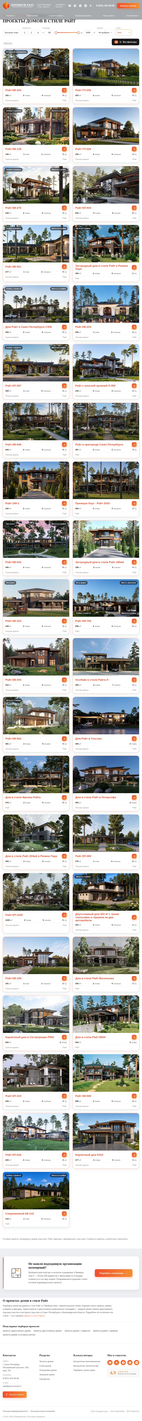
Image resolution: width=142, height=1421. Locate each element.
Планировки (32, 15)
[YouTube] (70, 6)
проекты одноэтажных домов (17, 1331)
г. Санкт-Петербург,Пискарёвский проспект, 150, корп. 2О (16, 1367)
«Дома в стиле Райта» (34, 1316)
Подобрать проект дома (84, 1370)
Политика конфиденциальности (15, 1411)
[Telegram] (75, 6)
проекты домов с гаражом (105, 1331)
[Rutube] (91, 6)
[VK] (86, 6)
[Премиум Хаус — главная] (18, 5)
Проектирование (83, 15)
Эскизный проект (47, 1374)
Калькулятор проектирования (86, 1361)
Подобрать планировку (114, 1273)
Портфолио (44, 1379)
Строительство (56, 15)
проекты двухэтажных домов (48, 1331)
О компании (132, 15)
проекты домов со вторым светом (19, 1334)
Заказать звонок (128, 6)
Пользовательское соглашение (42, 1411)
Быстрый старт (11, 32)
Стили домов (45, 1366)
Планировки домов (48, 1370)
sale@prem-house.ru (60, 6)
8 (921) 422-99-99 (105, 5)
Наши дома (109, 15)
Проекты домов (46, 1361)
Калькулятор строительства (85, 1366)
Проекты (11, 15)
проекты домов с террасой (77, 1331)
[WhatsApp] (80, 6)
